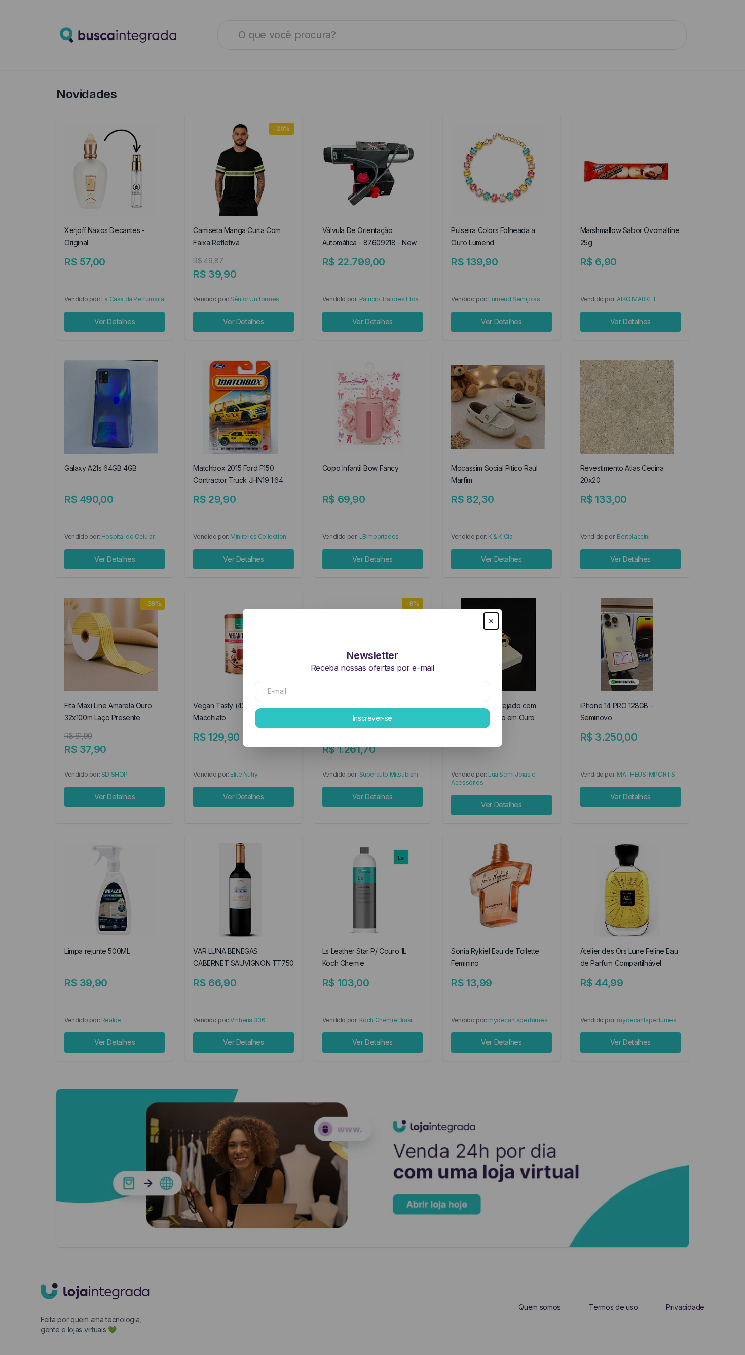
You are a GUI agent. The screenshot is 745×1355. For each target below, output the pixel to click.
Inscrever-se (372, 718)
